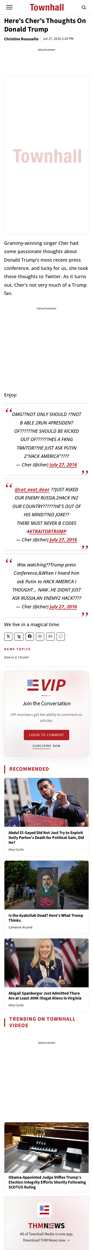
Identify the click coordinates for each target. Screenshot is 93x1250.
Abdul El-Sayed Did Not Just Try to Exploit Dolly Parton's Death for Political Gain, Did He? (46, 837)
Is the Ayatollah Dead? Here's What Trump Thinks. (46, 918)
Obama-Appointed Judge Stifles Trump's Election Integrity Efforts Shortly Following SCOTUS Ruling (47, 1182)
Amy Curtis (16, 849)
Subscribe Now (46, 746)
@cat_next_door (32, 489)
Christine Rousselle (21, 39)
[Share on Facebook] (30, 637)
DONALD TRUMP (16, 657)
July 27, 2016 (63, 464)
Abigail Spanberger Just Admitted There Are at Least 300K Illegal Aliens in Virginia (45, 995)
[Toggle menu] (9, 7)
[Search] (84, 7)
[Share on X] (8, 637)
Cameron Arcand (20, 927)
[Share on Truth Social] (19, 637)
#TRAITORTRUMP (47, 531)
